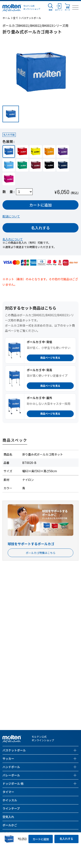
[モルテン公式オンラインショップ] (11, 7)
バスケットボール (31, 18)
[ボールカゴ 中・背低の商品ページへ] (14, 350)
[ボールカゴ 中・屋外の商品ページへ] (14, 406)
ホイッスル (9, 800)
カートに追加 (40, 205)
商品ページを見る (50, 357)
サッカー (8, 758)
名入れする (40, 227)
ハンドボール (11, 766)
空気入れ (8, 816)
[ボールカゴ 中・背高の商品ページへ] (14, 378)
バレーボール (11, 775)
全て (15, 18)
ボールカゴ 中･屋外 (39, 398)
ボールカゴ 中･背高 (39, 370)
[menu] (75, 7)
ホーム (6, 18)
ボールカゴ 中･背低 (39, 342)
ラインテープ (11, 808)
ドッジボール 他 (12, 783)
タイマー (8, 791)
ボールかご (9, 825)
